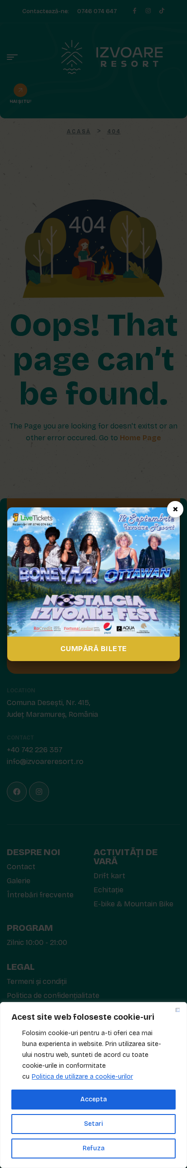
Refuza (93, 1148)
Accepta (93, 1099)
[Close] (177, 1009)
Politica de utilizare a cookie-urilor (82, 1076)
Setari (93, 1124)
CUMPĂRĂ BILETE (93, 648)
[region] (93, 1085)
